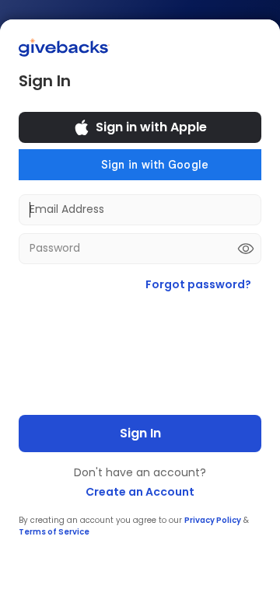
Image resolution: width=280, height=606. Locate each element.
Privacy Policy (212, 520)
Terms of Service (54, 532)
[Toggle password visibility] (246, 248)
